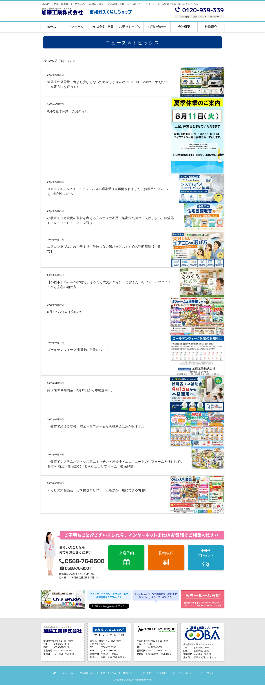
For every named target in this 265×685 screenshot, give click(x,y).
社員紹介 (211, 26)
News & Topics (57, 60)
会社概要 (184, 26)
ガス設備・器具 (103, 26)
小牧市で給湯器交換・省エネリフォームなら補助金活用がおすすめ (96, 426)
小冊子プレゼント (206, 553)
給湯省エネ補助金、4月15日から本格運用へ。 (80, 390)
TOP (53, 673)
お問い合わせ (157, 26)
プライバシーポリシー (183, 673)
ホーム (51, 26)
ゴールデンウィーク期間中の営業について (78, 350)
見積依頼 (166, 553)
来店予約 (126, 553)
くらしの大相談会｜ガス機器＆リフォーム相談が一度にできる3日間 (96, 490)
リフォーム (75, 26)
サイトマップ (207, 673)
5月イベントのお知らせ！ (66, 312)
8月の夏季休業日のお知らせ (67, 111)
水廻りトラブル (130, 26)
